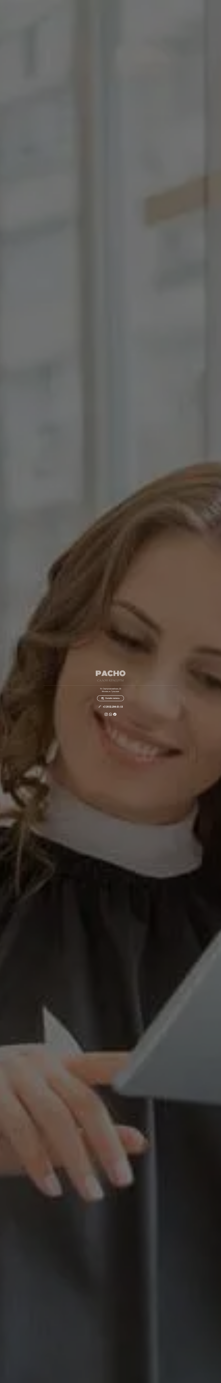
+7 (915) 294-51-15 (113, 706)
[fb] (114, 714)
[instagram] (106, 714)
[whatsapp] (110, 714)
